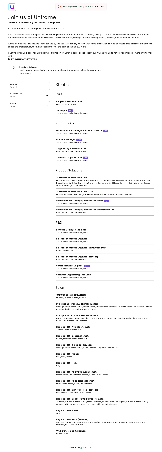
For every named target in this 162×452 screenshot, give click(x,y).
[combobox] (10, 96)
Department (16, 94)
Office (13, 103)
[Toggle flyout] (47, 95)
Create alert (25, 73)
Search (13, 84)
